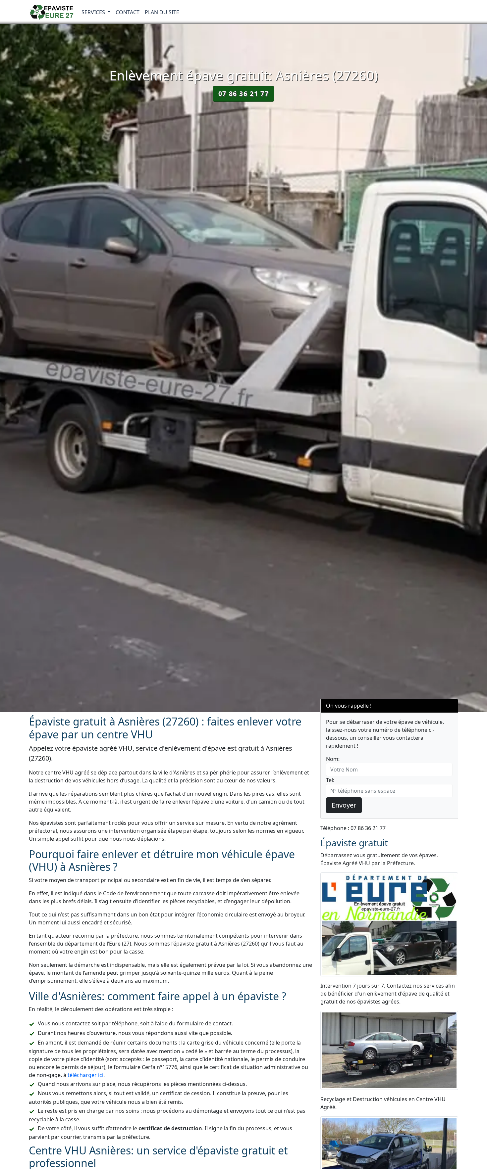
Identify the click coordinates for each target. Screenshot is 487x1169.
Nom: (333, 759)
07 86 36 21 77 (243, 93)
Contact (127, 12)
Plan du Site (162, 12)
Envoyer (344, 805)
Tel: (330, 780)
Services (93, 12)
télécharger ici (85, 1075)
